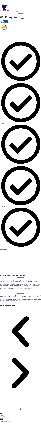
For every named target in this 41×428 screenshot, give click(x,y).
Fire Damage (13, 11)
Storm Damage (25, 11)
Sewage (21, 11)
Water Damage (30, 11)
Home (10, 11)
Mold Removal (17, 11)
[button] (20, 331)
